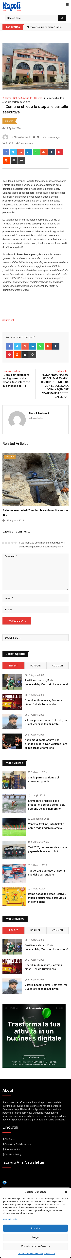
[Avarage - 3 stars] (9, 543)
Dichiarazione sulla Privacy (30, 1253)
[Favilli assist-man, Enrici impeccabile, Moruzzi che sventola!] (12, 682)
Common (57, 665)
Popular (35, 665)
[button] (66, 1192)
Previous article (12, 371)
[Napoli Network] (37, 137)
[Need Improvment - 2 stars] (6, 543)
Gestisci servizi (10, 1219)
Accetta (35, 1228)
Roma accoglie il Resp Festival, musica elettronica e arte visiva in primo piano (47, 897)
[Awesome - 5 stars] (15, 543)
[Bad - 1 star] (2, 543)
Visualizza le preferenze (35, 1246)
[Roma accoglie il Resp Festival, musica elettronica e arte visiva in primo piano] (14, 896)
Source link (8, 320)
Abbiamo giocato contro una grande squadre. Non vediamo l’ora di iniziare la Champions (46, 743)
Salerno (38, 98)
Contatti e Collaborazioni (17, 1144)
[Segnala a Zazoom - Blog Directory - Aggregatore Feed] (4, 1182)
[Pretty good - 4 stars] (12, 543)
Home (8, 98)
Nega (35, 1237)
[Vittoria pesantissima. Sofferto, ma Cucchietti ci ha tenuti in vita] (12, 721)
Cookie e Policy (12, 1154)
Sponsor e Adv (12, 1149)
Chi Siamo (10, 1139)
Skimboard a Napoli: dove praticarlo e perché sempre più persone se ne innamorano (46, 804)
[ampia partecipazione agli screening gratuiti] (14, 780)
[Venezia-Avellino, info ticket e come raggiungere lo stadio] (14, 827)
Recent (13, 665)
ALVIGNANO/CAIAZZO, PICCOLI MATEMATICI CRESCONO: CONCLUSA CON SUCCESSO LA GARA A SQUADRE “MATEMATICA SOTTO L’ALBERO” (54, 385)
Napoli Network (39, 413)
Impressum (49, 1253)
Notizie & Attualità (22, 98)
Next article (61, 371)
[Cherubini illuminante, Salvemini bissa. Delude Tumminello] (12, 702)
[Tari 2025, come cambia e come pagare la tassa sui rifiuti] (14, 850)
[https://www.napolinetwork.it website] (34, 137)
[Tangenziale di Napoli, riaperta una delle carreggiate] (14, 873)
